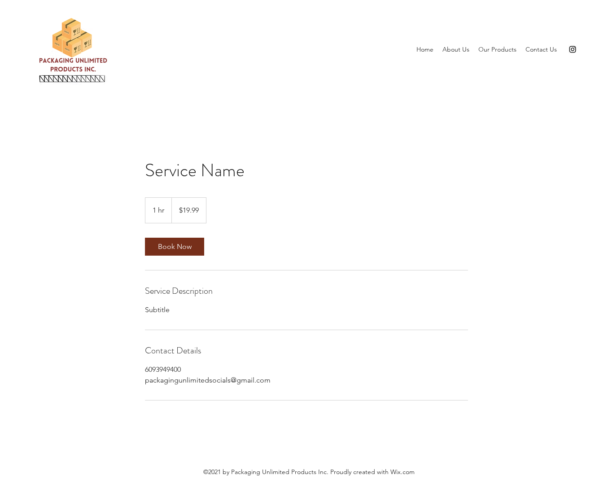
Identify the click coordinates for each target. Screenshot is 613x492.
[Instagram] (572, 49)
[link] (174, 247)
